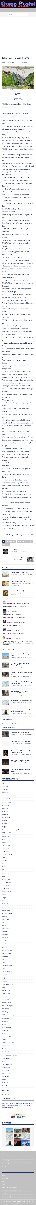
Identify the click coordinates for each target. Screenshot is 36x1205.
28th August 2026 (16, 657)
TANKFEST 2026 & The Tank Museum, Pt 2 (20, 664)
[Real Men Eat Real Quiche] (5, 593)
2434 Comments (27, 676)
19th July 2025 (15, 773)
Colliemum (5, 851)
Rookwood (5, 1030)
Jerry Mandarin (6, 928)
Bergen (4, 827)
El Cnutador (5, 885)
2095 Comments (27, 702)
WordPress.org (6, 1167)
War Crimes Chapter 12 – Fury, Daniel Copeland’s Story (20, 761)
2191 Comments (27, 657)
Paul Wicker (5, 1009)
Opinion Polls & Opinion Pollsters (21, 700)
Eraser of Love (6, 891)
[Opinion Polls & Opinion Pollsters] (5, 702)
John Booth (5, 944)
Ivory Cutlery (5, 916)
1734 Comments (27, 685)
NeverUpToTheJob (7, 984)
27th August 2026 (16, 667)
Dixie (3, 867)
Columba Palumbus (7, 854)
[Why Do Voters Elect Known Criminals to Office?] (5, 693)
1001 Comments (27, 63)
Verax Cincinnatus (7, 1064)
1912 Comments (27, 713)
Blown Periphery (7, 836)
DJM (3, 870)
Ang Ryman (5, 805)
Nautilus (4, 981)
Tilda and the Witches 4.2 (19, 572)
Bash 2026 (5, 1178)
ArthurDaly (5, 811)
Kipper (4, 962)
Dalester (4, 861)
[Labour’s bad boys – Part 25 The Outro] (5, 674)
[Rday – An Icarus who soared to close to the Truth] (5, 712)
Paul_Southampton (7, 1006)
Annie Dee (5, 808)
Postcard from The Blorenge (20, 741)
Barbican (4, 820)
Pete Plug (5, 1012)
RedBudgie (5, 1021)
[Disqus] (18, 623)
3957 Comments (26, 764)
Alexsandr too (6, 796)
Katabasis (5, 956)
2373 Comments (27, 695)
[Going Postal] (18, 7)
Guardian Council (7, 913)
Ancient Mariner (6, 802)
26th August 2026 (16, 685)
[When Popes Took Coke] (5, 583)
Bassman (4, 823)
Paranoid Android (7, 1002)
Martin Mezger (6, 975)
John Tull (4, 947)
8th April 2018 (7, 63)
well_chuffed (5, 1076)
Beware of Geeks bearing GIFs (11, 830)
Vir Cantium (5, 1070)
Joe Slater (5, 938)
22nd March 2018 (16, 743)
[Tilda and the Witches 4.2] (5, 574)
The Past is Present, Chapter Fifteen (20, 770)
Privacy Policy (5, 1193)
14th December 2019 (17, 734)
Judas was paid (6, 953)
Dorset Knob (6, 873)
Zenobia (5, 545)
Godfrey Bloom (6, 904)
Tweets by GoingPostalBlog (10, 724)
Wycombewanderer (7, 1086)
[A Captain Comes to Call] (18, 1143)
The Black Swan (6, 1052)
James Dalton (6, 919)
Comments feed (6, 1164)
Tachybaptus (16, 63)
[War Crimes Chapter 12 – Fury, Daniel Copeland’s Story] (5, 762)
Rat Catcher (5, 1018)
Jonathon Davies (7, 950)
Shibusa (4, 1039)
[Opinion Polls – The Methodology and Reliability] (5, 684)
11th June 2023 (15, 593)
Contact (4, 1184)
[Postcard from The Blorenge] (5, 743)
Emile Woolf (5, 888)
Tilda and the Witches (25, 541)
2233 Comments (25, 773)
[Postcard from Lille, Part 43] (5, 734)
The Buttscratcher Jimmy (9, 1055)
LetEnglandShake (7, 965)
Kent (3, 959)
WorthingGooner (7, 1083)
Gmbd (3, 901)
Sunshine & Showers (8, 1043)
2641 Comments (29, 734)
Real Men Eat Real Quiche (19, 591)
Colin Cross (5, 848)
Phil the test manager (8, 1015)
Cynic (3, 857)
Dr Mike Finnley (6, 879)
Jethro (3, 922)
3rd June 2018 (15, 574)
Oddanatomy (6, 993)
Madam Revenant (7, 972)
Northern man (6, 990)
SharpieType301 (6, 1036)
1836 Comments (15, 585)
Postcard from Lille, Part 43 (20, 732)
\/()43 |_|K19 (6, 1073)
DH (3, 864)
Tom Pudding (6, 1058)
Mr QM (4, 978)
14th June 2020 (15, 764)
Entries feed (5, 1161)
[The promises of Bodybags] (26, 1143)
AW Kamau (5, 814)
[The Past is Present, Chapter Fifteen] (5, 771)
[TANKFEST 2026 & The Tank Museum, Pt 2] (5, 665)
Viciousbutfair (6, 1067)
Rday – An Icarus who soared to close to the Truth (21, 710)
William (4, 1080)
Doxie (3, 876)
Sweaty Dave (6, 1046)
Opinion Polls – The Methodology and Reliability (21, 682)
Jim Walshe (5, 935)
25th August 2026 (16, 702)
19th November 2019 (17, 583)
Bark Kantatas (6, 817)
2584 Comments (27, 754)
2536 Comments (27, 667)
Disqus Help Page (7, 1196)
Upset (3, 1061)
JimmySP (4, 932)
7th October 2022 (16, 754)
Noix (3, 987)
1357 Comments (27, 743)
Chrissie (4, 842)
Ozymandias (5, 999)
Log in (3, 1158)
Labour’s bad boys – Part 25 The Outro (21, 673)
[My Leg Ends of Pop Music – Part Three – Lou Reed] (5, 753)
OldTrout (4, 996)
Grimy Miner (5, 907)
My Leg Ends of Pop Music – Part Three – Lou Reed (21, 751)
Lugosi (4, 968)
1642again (5, 786)
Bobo (3, 839)
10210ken (5, 790)
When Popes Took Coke (18, 581)
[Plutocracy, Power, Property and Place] (5, 656)
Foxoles (4, 894)
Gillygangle (5, 898)
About (3, 1181)
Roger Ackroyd (6, 1027)
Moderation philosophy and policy (11, 1190)
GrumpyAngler (6, 910)
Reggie (4, 1024)
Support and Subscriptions (9, 1187)
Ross (3, 1033)
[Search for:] (18, 14)
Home (3, 1175)
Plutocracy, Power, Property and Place (21, 654)
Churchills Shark (6, 845)
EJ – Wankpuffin (6, 882)
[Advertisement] (18, 38)
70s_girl (4, 783)
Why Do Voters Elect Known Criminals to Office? (20, 692)
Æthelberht (5, 793)
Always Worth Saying (8, 799)
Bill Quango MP (6, 833)
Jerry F (4, 925)
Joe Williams (5, 941)
